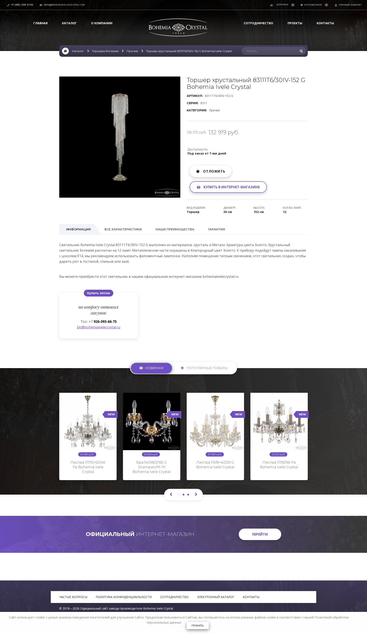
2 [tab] (183, 494)
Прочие (132, 51)
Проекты (295, 23)
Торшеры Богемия (105, 51)
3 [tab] (188, 494)
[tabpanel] (88, 434)
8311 (203, 103)
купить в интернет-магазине (231, 187)
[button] (176, 80)
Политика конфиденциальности (124, 597)
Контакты (325, 23)
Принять (198, 625)
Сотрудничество (258, 23)
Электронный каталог (215, 597)
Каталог (69, 23)
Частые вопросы (73, 597)
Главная (40, 23)
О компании (101, 23)
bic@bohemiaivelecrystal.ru (98, 327)
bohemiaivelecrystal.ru (221, 276)
